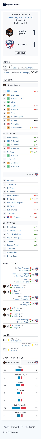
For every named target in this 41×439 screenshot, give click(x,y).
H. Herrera (15, 109)
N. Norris (11, 199)
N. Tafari (10, 188)
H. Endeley (11, 227)
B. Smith (14, 155)
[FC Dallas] (20, 44)
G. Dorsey (15, 95)
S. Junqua (11, 192)
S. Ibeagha (11, 184)
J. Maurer (11, 249)
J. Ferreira (11, 213)
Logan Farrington (14, 238)
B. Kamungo (24, 73)
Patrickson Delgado (15, 202)
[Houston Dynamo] (20, 32)
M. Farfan (11, 206)
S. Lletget (11, 241)
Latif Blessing (12, 137)
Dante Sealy (12, 256)
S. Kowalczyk (16, 127)
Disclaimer (30, 427)
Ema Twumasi (13, 195)
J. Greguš (11, 159)
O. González (12, 252)
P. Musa (7, 73)
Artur (13, 113)
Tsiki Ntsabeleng (14, 234)
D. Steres (30, 68)
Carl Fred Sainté (14, 230)
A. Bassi (14, 68)
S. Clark (14, 91)
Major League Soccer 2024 (20, 17)
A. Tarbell (15, 141)
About (6, 427)
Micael (13, 102)
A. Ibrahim (15, 124)
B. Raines (14, 163)
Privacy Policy (17, 427)
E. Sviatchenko (17, 98)
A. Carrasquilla (17, 117)
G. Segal (10, 152)
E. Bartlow (15, 166)
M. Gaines (15, 148)
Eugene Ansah (13, 245)
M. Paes (10, 181)
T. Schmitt (15, 145)
